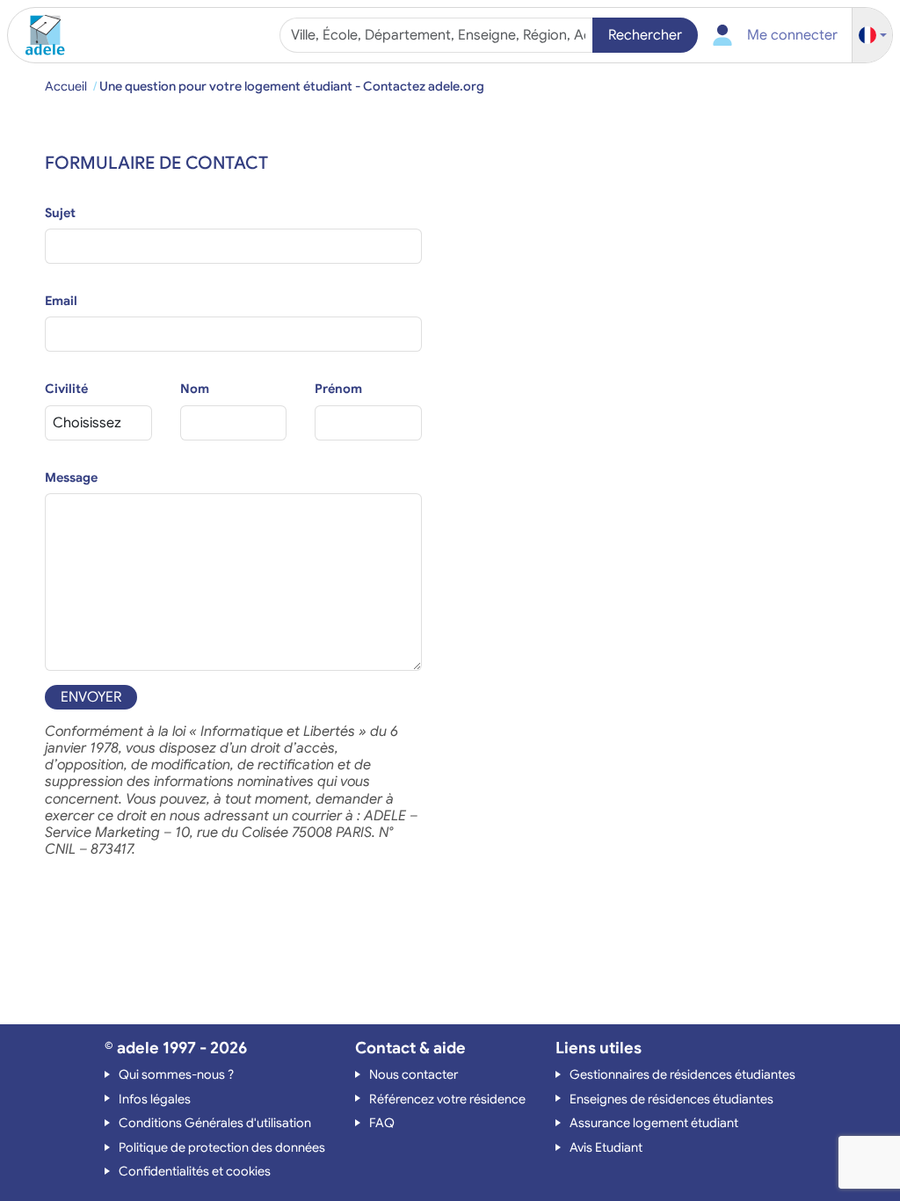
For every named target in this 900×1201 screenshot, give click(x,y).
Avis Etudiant (606, 1147)
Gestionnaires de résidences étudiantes (682, 1074)
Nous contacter (413, 1074)
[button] (873, 36)
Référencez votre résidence (447, 1099)
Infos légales (155, 1099)
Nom (194, 389)
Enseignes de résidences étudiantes (671, 1099)
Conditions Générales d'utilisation (215, 1123)
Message (71, 477)
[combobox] (438, 35)
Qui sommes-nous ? (176, 1074)
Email (61, 301)
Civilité (66, 389)
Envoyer (91, 697)
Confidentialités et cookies (195, 1171)
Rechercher (645, 35)
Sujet (60, 213)
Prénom (338, 389)
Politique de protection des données (222, 1147)
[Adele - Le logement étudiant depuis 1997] (38, 35)
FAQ (382, 1123)
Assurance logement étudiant (654, 1123)
